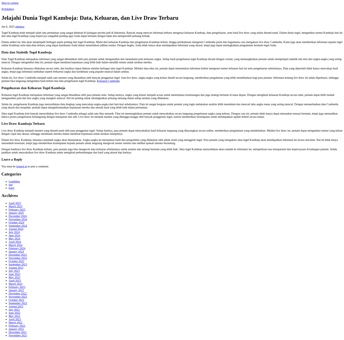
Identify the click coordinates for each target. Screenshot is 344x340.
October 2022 (16, 299)
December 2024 (18, 216)
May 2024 (14, 238)
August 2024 (16, 228)
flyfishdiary (7, 9)
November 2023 (18, 258)
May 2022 (14, 316)
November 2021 (18, 335)
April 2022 (15, 319)
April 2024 (15, 241)
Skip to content (9, 2)
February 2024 (17, 248)
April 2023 (15, 280)
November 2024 (18, 219)
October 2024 (16, 222)
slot (11, 184)
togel (11, 187)
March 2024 (15, 245)
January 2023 (16, 290)
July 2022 (14, 309)
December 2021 (18, 332)
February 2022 (17, 325)
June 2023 (14, 274)
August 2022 (16, 306)
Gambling (14, 181)
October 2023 (16, 261)
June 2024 (14, 235)
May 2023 (14, 277)
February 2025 (17, 209)
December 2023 (18, 254)
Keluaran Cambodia (108, 80)
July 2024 (14, 232)
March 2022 (15, 322)
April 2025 (15, 203)
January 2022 (16, 329)
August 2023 (16, 267)
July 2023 (14, 270)
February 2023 (17, 287)
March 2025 (15, 206)
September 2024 (18, 225)
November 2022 (18, 296)
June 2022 (14, 312)
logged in (21, 166)
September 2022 (18, 303)
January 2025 (16, 212)
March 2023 (15, 283)
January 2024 (16, 251)
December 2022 (18, 293)
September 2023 (18, 264)
